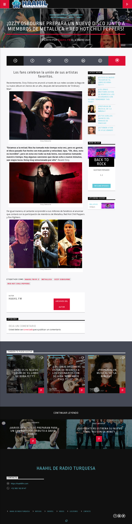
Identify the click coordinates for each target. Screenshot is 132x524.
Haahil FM (64, 40)
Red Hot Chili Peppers (19, 284)
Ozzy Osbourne (62, 279)
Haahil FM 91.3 (32, 279)
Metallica (47, 279)
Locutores (74, 511)
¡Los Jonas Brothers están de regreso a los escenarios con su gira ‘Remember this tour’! (101, 95)
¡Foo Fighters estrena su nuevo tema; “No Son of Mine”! (99, 430)
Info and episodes (101, 186)
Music (71, 17)
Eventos (50, 511)
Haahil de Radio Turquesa (66, 468)
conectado (28, 329)
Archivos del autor (62, 304)
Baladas (94, 204)
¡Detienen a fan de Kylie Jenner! (105, 129)
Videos (61, 511)
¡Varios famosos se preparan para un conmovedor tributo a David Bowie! (34, 431)
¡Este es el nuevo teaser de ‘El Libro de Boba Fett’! (106, 81)
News (79, 17)
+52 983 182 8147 (18, 488)
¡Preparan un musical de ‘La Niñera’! (105, 108)
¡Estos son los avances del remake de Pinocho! (105, 119)
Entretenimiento (59, 17)
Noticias (38, 511)
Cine (10, 358)
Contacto (87, 511)
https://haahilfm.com (19, 483)
